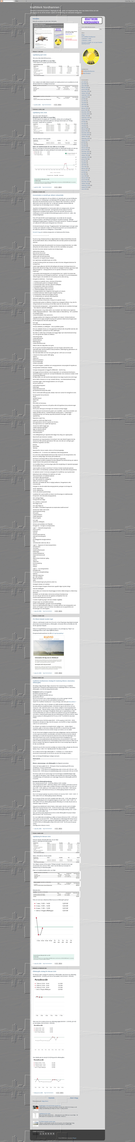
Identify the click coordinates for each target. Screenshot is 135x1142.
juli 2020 (84, 172)
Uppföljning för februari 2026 (42, 836)
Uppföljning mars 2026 (40, 112)
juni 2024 (84, 123)
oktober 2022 (85, 155)
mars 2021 (84, 166)
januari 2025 (85, 110)
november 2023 (85, 134)
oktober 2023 (85, 136)
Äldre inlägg (74, 1098)
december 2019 (85, 181)
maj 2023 (84, 145)
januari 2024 (85, 130)
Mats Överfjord (86, 73)
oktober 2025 (85, 93)
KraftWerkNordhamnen (89, 71)
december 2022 (85, 151)
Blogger (74, 1138)
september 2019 (86, 185)
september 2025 (86, 95)
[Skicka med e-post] (54, 105)
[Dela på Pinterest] (60, 105)
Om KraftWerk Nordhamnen (88, 36)
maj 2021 (84, 162)
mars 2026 (84, 85)
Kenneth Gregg (37, 232)
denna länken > (72, 701)
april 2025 (84, 104)
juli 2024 (84, 121)
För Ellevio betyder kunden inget (43, 619)
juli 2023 (84, 142)
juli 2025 (84, 98)
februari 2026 (85, 87)
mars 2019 (84, 189)
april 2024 (84, 127)
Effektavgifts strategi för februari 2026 (44, 971)
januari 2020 (85, 179)
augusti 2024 (85, 119)
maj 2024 (84, 125)
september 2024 (86, 117)
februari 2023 (85, 147)
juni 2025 (84, 100)
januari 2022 (85, 159)
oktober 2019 (85, 183)
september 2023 (86, 138)
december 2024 (85, 112)
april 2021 (84, 164)
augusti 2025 (85, 97)
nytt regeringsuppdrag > (58, 633)
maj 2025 (84, 102)
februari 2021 (85, 168)
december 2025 (85, 91)
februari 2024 (85, 129)
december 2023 (85, 132)
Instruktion (36, 18)
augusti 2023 (85, 140)
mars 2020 (84, 176)
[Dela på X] (57, 105)
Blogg (83, 35)
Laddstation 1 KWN (86, 38)
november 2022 (85, 153)
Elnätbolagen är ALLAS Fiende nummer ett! (50, 1105)
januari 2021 (85, 170)
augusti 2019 (85, 187)
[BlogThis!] (56, 105)
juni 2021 (84, 161)
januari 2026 (85, 89)
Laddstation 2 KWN (86, 40)
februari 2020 (85, 177)
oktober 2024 (85, 115)
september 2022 (86, 157)
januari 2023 (85, 149)
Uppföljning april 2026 (39, 55)
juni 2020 (84, 174)
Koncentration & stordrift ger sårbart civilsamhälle (48, 195)
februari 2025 (85, 108)
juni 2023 (84, 144)
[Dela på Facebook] (59, 105)
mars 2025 (84, 106)
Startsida (51, 1098)
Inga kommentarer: (47, 104)
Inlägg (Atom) (44, 1101)
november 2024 (85, 113)
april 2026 (84, 83)
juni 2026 (84, 82)
